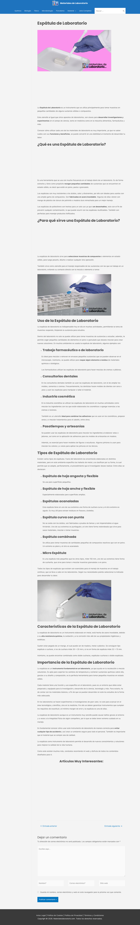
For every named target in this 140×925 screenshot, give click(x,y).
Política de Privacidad (74, 915)
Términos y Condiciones (94, 915)
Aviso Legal (41, 915)
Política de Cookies (55, 915)
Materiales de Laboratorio (74, 3)
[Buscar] (124, 11)
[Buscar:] (108, 11)
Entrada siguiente (113, 826)
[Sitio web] (112, 884)
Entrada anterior (48, 826)
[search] (108, 11)
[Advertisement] (81, 90)
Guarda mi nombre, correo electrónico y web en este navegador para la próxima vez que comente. (80, 892)
